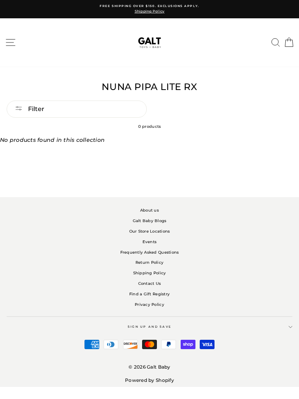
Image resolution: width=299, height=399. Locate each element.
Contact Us (149, 283)
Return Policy (149, 262)
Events (149, 241)
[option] (149, 9)
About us (149, 210)
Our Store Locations (149, 231)
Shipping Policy (149, 272)
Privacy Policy (149, 304)
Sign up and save (150, 326)
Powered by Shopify (149, 380)
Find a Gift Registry (149, 294)
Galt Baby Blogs (150, 220)
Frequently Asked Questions (149, 252)
